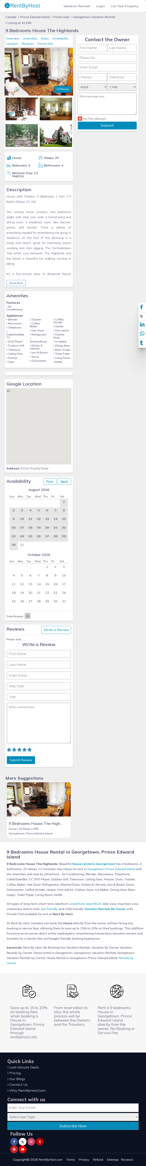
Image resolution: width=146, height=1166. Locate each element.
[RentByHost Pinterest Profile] (14, 1149)
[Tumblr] (40, 1141)
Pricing (15, 1073)
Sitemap (113, 1159)
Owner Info (45, 43)
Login (100, 6)
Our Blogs (17, 1079)
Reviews (28, 43)
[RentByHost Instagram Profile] (31, 1141)
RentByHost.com (50, 1159)
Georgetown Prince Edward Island (111, 869)
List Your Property (125, 6)
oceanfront (77, 904)
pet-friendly (49, 909)
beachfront (94, 904)
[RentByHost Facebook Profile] (14, 1141)
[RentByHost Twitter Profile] (22, 1141)
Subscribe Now (73, 1125)
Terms (70, 1159)
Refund (98, 1159)
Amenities (30, 38)
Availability (60, 38)
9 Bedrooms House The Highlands (39, 823)
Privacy (84, 1159)
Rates (45, 38)
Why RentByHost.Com (27, 1090)
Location (12, 43)
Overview (12, 38)
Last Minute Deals (24, 1067)
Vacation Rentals (76, 6)
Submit (107, 125)
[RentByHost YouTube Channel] (22, 1149)
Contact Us (18, 1084)
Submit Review (21, 760)
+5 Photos (62, 89)
